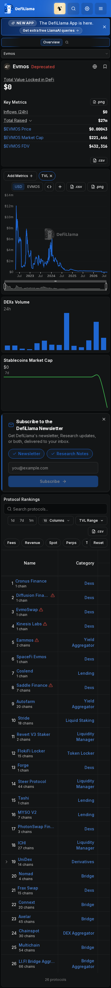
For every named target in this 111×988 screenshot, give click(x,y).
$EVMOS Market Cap (24, 137)
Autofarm (26, 701)
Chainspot (29, 930)
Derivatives (83, 861)
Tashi (23, 798)
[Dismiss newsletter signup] (103, 419)
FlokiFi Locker (31, 750)
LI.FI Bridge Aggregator (37, 961)
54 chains (27, 950)
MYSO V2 (27, 812)
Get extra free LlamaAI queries (49, 30)
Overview (51, 42)
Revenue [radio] (32, 543)
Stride (24, 718)
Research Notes (73, 453)
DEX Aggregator (78, 933)
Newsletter (29, 453)
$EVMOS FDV (17, 146)
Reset (99, 543)
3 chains (25, 832)
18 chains (25, 723)
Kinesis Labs (29, 623)
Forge (23, 765)
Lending (86, 673)
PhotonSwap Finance (36, 826)
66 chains (27, 966)
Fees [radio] (11, 543)
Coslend (25, 670)
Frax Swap (28, 887)
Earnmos (25, 640)
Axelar (24, 916)
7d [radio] (22, 520)
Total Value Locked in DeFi (29, 79)
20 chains (24, 706)
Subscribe (50, 481)
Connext (26, 902)
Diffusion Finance (33, 595)
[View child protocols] (6, 862)
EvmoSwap (27, 609)
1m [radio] (31, 520)
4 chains (26, 879)
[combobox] (87, 8)
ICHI (22, 842)
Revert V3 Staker (33, 734)
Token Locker (80, 753)
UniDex (25, 859)
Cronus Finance (31, 581)
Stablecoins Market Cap (28, 360)
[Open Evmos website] (94, 66)
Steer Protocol (32, 781)
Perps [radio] (71, 543)
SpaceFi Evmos (31, 656)
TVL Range (88, 520)
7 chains (23, 690)
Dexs (89, 583)
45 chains (26, 921)
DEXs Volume (17, 302)
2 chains (23, 645)
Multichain (29, 945)
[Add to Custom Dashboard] (60, 186)
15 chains (25, 756)
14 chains (25, 864)
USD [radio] (18, 186)
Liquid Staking (80, 720)
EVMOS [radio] (33, 186)
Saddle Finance (32, 685)
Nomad (26, 873)
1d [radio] (13, 520)
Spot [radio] (53, 543)
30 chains (27, 936)
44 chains (26, 786)
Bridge (87, 875)
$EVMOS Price (17, 128)
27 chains (26, 848)
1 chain (20, 586)
